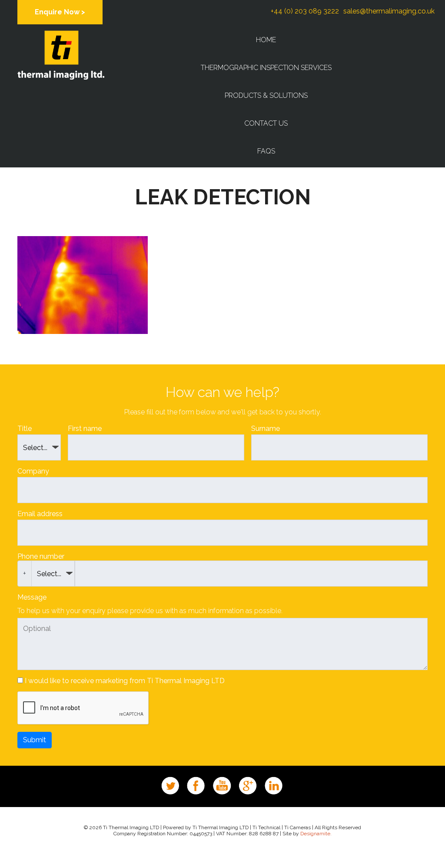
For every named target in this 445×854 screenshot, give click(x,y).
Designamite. (316, 834)
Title (24, 428)
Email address (40, 514)
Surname (265, 428)
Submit (34, 740)
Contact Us (266, 123)
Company (33, 471)
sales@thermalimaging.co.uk (389, 11)
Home (266, 40)
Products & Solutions (266, 95)
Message (31, 597)
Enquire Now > (60, 12)
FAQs (266, 151)
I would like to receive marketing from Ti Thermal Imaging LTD (125, 681)
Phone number (40, 556)
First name (85, 428)
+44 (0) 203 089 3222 (305, 11)
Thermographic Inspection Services (266, 67)
